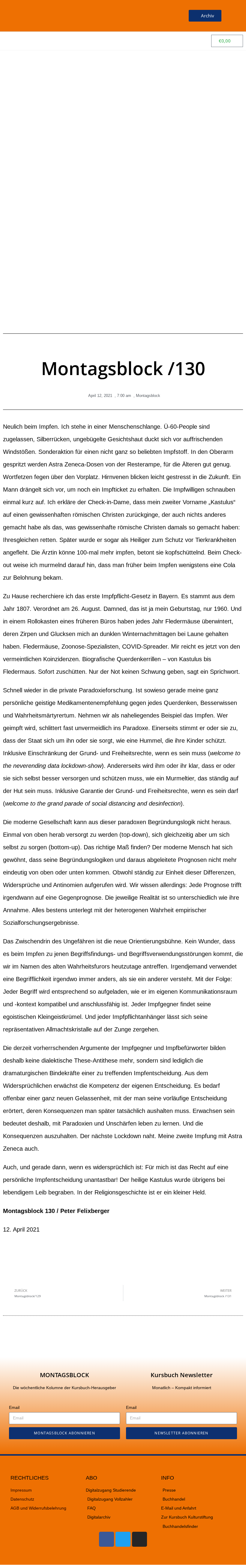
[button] (164, 15)
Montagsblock (148, 395)
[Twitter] (123, 1539)
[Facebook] (106, 1539)
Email (14, 1407)
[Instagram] (139, 1539)
